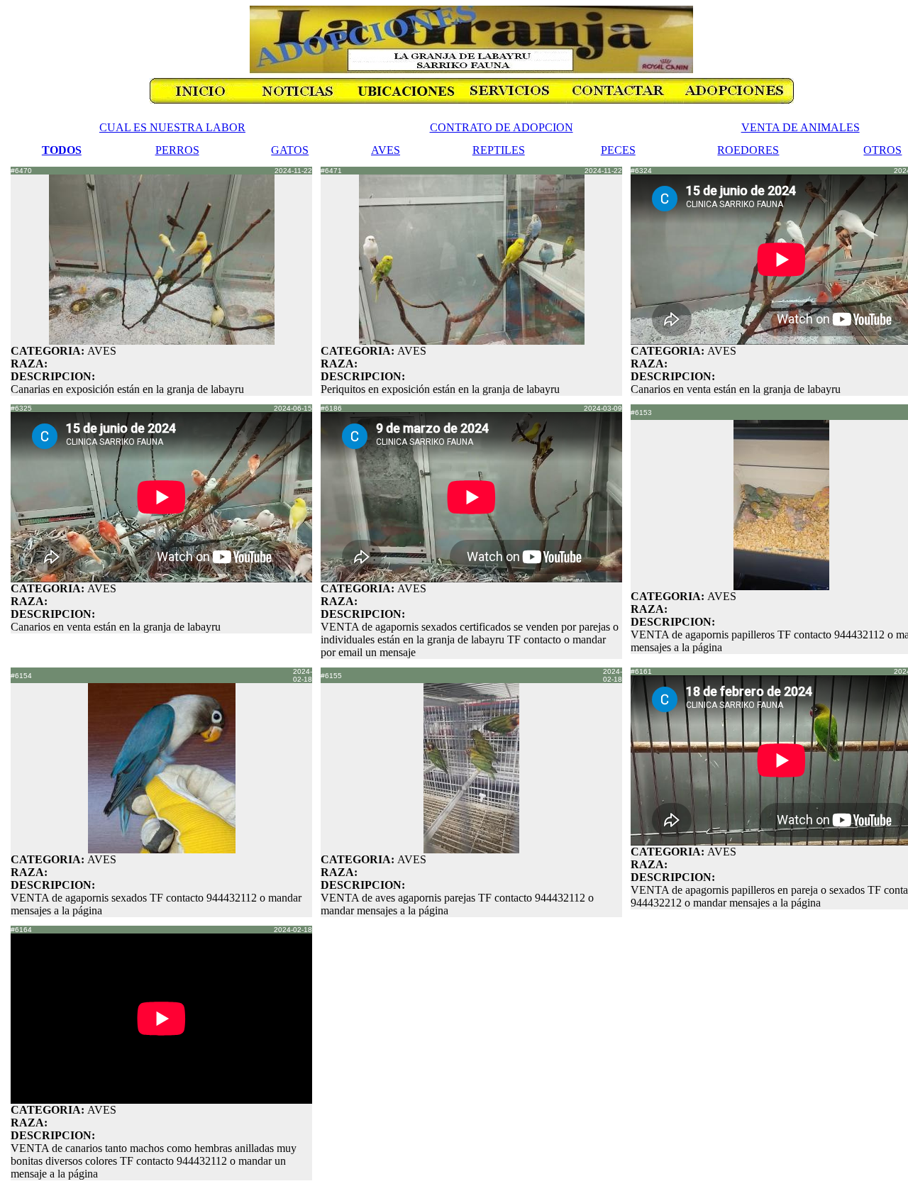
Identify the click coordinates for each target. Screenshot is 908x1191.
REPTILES (498, 150)
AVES (385, 150)
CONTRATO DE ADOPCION (501, 127)
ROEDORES (748, 150)
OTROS (882, 150)
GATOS (290, 150)
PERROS (177, 150)
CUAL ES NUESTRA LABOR (172, 127)
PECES (618, 150)
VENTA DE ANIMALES (800, 127)
